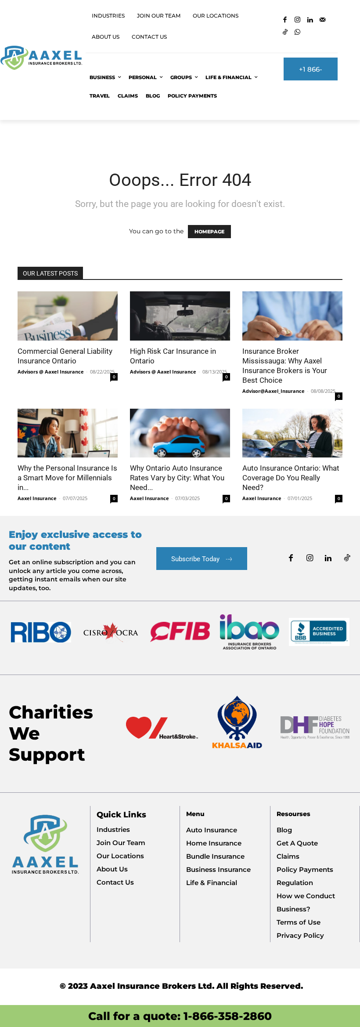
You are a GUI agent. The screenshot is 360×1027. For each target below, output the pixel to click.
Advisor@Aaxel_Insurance (273, 391)
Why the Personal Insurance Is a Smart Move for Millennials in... (67, 478)
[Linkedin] (310, 20)
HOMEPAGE (209, 232)
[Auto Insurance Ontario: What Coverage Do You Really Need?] (292, 433)
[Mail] (323, 20)
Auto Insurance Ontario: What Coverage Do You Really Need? (290, 478)
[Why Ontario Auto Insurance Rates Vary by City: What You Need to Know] (180, 433)
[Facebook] (285, 20)
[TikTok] (285, 32)
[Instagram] (298, 20)
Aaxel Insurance (37, 498)
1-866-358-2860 (228, 1016)
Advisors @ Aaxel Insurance (51, 371)
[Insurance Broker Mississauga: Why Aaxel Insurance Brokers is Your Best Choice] (292, 316)
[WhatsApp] (298, 32)
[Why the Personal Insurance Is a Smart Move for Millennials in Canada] (68, 433)
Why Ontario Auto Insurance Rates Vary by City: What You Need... (177, 478)
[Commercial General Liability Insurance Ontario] (68, 316)
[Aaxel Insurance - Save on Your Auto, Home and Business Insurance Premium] (41, 58)
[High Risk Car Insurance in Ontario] (180, 316)
